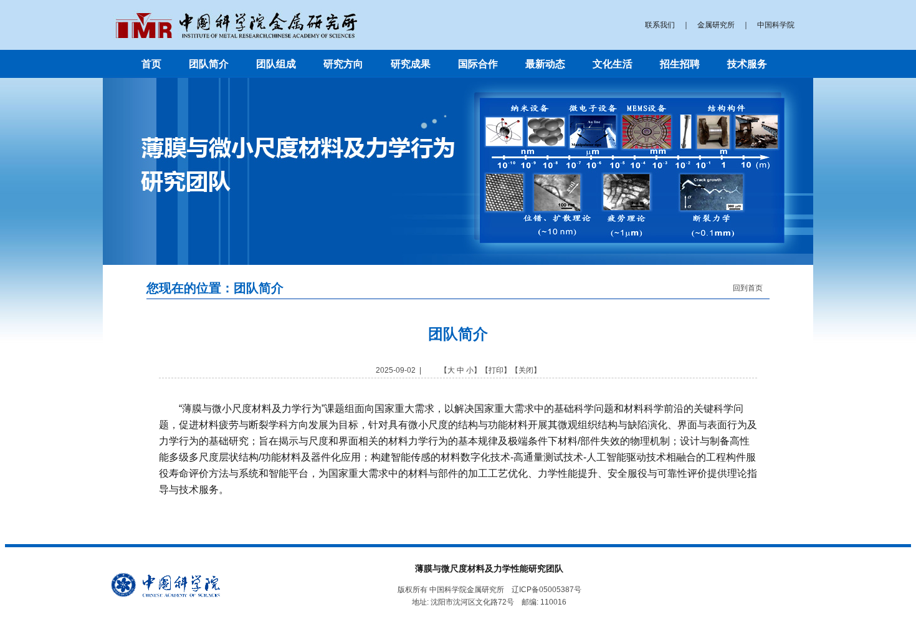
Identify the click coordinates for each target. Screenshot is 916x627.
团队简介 (209, 64)
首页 (151, 64)
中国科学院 (775, 25)
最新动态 (545, 64)
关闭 (525, 370)
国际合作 (478, 64)
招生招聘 (680, 64)
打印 (496, 370)
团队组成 (276, 64)
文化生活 (612, 64)
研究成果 (411, 64)
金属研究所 (716, 25)
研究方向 (343, 64)
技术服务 (747, 64)
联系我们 (660, 25)
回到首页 (748, 288)
